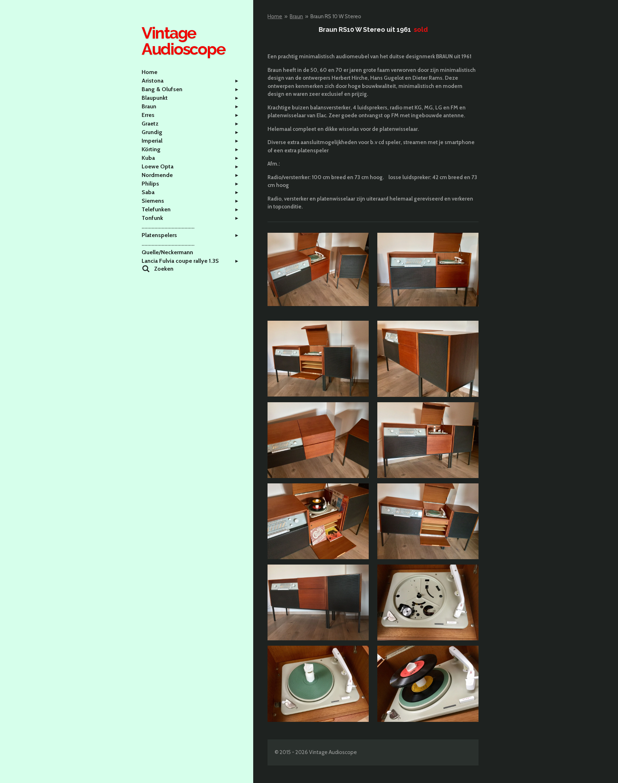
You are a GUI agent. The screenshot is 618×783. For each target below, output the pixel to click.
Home (275, 16)
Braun (296, 16)
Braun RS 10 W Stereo (335, 16)
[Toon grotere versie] (318, 269)
